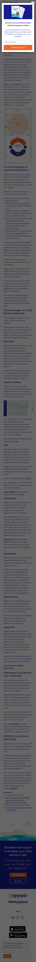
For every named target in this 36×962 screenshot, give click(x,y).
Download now (18, 47)
